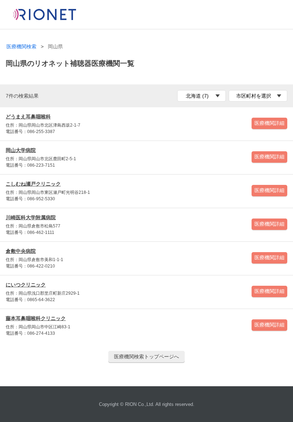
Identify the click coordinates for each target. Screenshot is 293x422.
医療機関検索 (21, 46)
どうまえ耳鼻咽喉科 (28, 116)
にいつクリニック (26, 285)
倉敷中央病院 (21, 251)
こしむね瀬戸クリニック (33, 184)
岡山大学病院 (21, 150)
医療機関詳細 (269, 123)
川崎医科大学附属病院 (31, 217)
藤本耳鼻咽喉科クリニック (36, 318)
